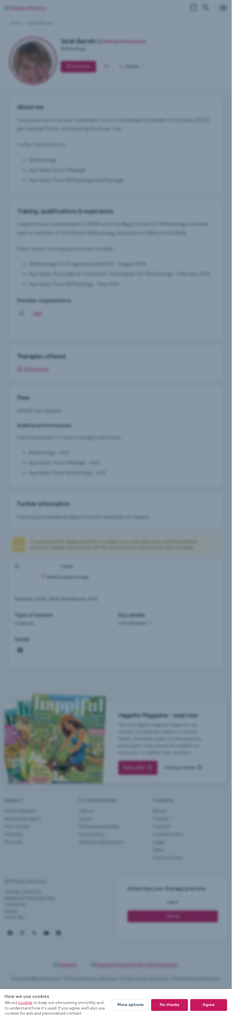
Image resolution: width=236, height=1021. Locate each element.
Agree (209, 1004)
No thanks (169, 1004)
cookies (25, 1002)
